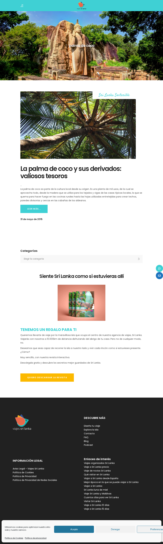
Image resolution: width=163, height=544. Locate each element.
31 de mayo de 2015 (31, 219)
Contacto (89, 433)
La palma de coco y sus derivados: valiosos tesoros (70, 172)
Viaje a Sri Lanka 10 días (96, 505)
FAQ (86, 437)
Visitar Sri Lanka (92, 501)
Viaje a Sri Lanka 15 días (96, 508)
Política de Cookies (14, 538)
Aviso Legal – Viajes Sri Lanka (28, 468)
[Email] (159, 275)
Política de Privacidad (24, 476)
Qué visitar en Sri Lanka (97, 474)
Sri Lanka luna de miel (96, 489)
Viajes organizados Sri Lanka (99, 463)
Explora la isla (91, 429)
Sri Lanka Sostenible (114, 95)
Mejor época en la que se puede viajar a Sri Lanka (111, 482)
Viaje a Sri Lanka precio (96, 466)
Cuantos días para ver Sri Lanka (101, 497)
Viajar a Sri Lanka (93, 486)
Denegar (115, 529)
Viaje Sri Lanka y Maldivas (97, 493)
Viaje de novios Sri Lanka (97, 470)
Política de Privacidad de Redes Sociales (35, 480)
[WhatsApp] (159, 268)
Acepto (74, 529)
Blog (86, 441)
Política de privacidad (35, 538)
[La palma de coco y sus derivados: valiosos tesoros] (78, 125)
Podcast (88, 445)
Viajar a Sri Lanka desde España (101, 478)
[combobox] (81, 259)
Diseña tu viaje (92, 425)
